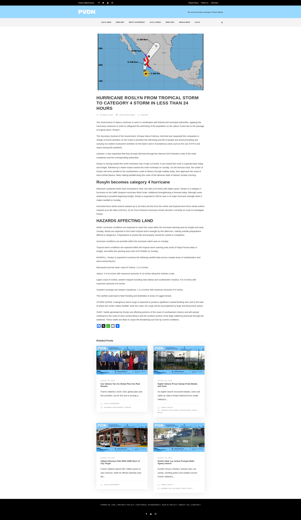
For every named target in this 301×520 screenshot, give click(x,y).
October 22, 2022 (106, 115)
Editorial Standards (148, 505)
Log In (197, 22)
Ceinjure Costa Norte (170, 410)
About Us (184, 505)
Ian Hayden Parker (127, 115)
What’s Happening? (137, 22)
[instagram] (112, 3)
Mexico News (184, 22)
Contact (196, 505)
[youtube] (108, 3)
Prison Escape (185, 410)
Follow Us (205, 3)
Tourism (127, 407)
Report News (193, 3)
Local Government (111, 403)
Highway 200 (166, 488)
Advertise (214, 3)
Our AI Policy (169, 505)
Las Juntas (176, 488)
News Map (120, 22)
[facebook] (98, 3)
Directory (170, 22)
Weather (144, 115)
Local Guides (155, 22)
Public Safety (187, 488)
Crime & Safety (167, 407)
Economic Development (113, 407)
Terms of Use (108, 505)
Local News (106, 22)
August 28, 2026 (108, 381)
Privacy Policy (126, 505)
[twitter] (103, 3)
